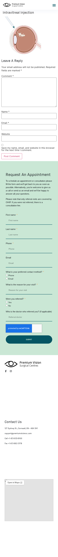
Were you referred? (15, 299)
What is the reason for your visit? (21, 284)
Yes (10, 302)
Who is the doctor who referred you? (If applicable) (29, 311)
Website (5, 134)
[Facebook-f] (6, 371)
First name (11, 215)
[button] (54, 5)
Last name (11, 229)
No (9, 306)
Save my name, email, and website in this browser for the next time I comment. (28, 149)
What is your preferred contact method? (24, 272)
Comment (7, 76)
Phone (9, 243)
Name (5, 112)
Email (5, 123)
